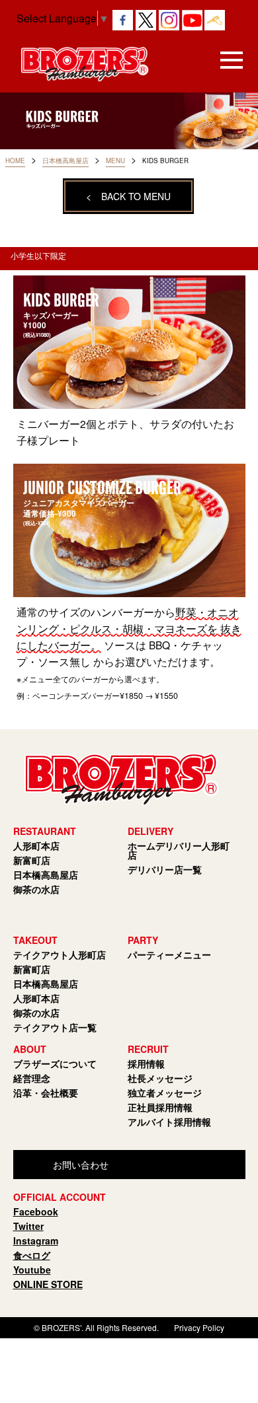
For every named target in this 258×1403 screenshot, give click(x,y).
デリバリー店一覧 (165, 869)
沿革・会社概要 (45, 1092)
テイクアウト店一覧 (55, 1027)
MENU (115, 160)
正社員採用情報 (160, 1107)
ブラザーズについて (55, 1063)
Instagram (35, 1240)
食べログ (31, 1255)
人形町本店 (36, 845)
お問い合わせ (80, 1164)
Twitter (28, 1226)
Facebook (35, 1211)
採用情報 (146, 1063)
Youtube (32, 1269)
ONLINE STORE (48, 1284)
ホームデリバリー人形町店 (179, 850)
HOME (15, 160)
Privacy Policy (199, 1327)
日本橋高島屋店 (65, 160)
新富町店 (31, 860)
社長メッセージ (160, 1078)
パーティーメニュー (169, 954)
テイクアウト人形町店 (59, 954)
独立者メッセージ (165, 1092)
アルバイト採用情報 (169, 1121)
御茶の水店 (36, 889)
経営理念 (31, 1078)
